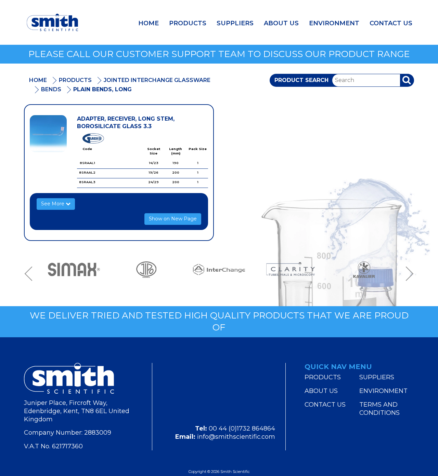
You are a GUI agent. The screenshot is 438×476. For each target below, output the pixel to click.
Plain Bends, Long (102, 89)
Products (187, 23)
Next (407, 273)
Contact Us (391, 23)
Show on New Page (173, 219)
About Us (281, 23)
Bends (51, 89)
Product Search (301, 80)
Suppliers (235, 23)
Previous (31, 273)
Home (148, 23)
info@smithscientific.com (236, 436)
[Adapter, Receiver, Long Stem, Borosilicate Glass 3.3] (48, 133)
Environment (334, 23)
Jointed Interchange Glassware (157, 80)
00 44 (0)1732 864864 (242, 428)
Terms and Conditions (379, 409)
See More (53, 204)
